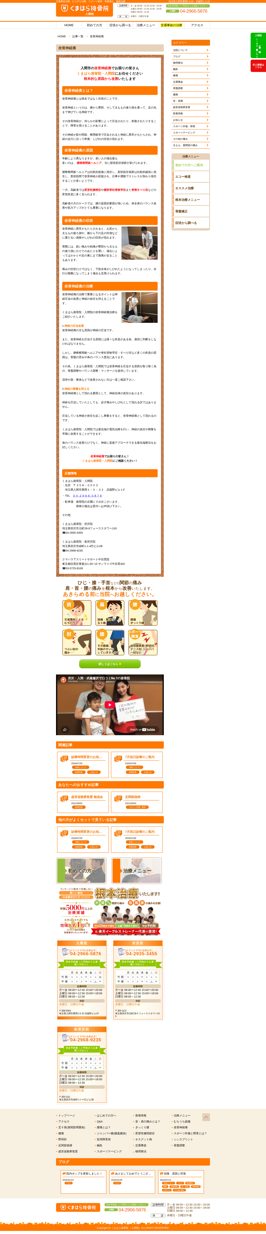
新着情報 (178, 113)
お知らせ (178, 120)
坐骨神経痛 (181, 1127)
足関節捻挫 (65, 1145)
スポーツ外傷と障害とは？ (190, 1133)
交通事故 (178, 82)
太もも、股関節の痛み (185, 145)
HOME (69, 25)
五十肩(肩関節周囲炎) (71, 1127)
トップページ (66, 1115)
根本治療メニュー (187, 199)
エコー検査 (183, 176)
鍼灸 (175, 69)
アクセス (197, 25)
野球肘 (62, 1139)
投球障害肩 (104, 1139)
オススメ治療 (184, 188)
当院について (180, 50)
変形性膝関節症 (145, 1133)
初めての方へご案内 (189, 165)
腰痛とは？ (104, 1127)
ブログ (176, 56)
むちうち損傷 (182, 1121)
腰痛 (175, 94)
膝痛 (175, 75)
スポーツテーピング (184, 132)
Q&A (100, 1121)
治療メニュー (146, 25)
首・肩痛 (178, 101)
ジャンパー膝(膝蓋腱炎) (111, 1133)
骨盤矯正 (181, 211)
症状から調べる (120, 25)
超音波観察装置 (181, 107)
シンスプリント (183, 1139)
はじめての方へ (106, 1115)
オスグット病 (143, 1139)
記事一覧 (77, 36)
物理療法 (178, 62)
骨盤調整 (178, 88)
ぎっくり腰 (142, 1127)
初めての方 (94, 25)
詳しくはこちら (108, 663)
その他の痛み (180, 139)
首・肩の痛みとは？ (147, 1121)
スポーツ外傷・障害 (184, 126)
